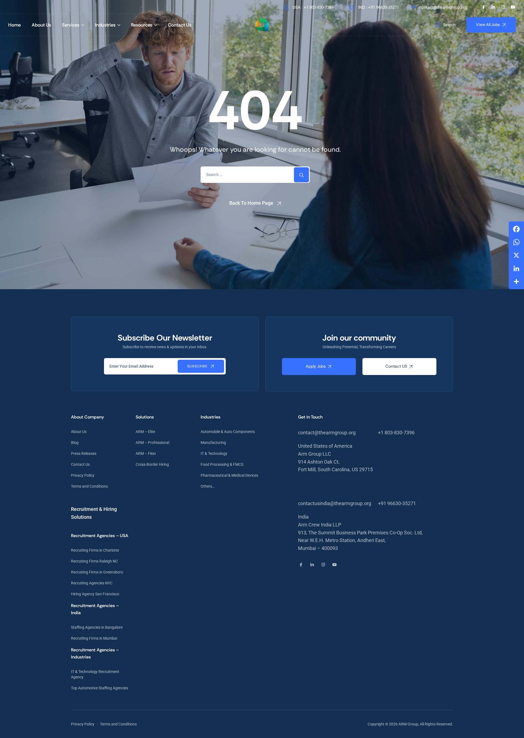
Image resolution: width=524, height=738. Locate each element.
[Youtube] (513, 7)
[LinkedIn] (493, 7)
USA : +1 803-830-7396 (312, 7)
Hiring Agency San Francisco (95, 594)
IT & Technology (214, 453)
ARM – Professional (152, 442)
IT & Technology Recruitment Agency (95, 674)
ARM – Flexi (146, 453)
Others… (208, 486)
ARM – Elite (145, 431)
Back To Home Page (251, 203)
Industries (105, 25)
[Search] (301, 174)
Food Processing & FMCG (222, 464)
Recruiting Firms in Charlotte (95, 550)
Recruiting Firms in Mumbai (94, 638)
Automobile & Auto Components (228, 431)
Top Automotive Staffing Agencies (99, 688)
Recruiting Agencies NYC (91, 583)
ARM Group (408, 724)
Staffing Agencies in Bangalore (97, 627)
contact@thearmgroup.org (443, 7)
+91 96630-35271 (397, 503)
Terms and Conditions (89, 486)
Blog (75, 442)
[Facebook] (483, 7)
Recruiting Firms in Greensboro (97, 572)
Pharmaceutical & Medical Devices (229, 475)
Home (14, 25)
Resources (141, 25)
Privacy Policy (82, 475)
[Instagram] (503, 7)
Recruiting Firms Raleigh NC (94, 561)
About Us (41, 25)
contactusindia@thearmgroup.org (334, 503)
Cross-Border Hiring (152, 464)
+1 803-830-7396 (396, 432)
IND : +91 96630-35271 (378, 7)
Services (70, 25)
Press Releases (83, 453)
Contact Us (179, 25)
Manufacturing (213, 442)
